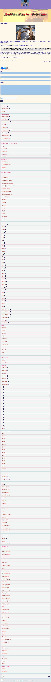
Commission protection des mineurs (7, 194)
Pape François (4, 199)
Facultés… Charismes (5, 508)
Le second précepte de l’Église (6, 584)
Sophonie (3, 295)
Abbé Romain (4, 541)
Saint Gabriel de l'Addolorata (6, 135)
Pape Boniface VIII (4, 216)
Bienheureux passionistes (6, 108)
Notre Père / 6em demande (5, 609)
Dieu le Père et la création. (5, 648)
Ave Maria (3, 606)
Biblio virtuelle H (4, 444)
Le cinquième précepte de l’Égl (6, 579)
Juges (3, 256)
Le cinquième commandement (6, 595)
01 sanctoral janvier (5, 367)
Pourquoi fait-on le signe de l (6, 528)
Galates (3, 235)
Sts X (3, 422)
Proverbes (3, 289)
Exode (3, 234)
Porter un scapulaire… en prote (6, 487)
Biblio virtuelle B (4, 435)
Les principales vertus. (5, 557)
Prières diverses (4, 349)
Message (1, 82)
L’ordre (2, 560)
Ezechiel (3, 232)
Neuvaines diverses (4, 339)
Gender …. (3, 511)
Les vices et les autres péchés (6, 549)
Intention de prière (4, 671)
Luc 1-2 (3, 257)
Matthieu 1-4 (4, 276)
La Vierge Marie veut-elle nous (6, 492)
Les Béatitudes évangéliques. (6, 554)
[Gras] (1, 83)
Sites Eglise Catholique (5, 661)
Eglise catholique (4, 631)
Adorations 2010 (4, 328)
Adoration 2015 (4, 335)
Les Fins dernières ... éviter (5, 548)
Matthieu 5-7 (4, 278)
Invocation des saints (5, 604)
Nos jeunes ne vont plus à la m (6, 525)
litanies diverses (4, 336)
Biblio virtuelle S (4, 460)
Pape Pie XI (3, 208)
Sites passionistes (4, 658)
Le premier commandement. (5, 601)
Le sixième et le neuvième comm (6, 593)
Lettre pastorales (4, 167)
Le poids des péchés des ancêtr (6, 514)
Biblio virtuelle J (4, 447)
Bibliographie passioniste (6, 116)
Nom (1, 71)
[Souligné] (3, 83)
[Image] (11, 83)
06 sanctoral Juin (4, 375)
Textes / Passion (4, 124)
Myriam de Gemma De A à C (6, 309)
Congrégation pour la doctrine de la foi (7, 180)
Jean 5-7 (3, 245)
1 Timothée (4, 298)
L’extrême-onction (4, 562)
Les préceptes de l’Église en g (6, 587)
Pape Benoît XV (4, 218)
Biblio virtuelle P (4, 455)
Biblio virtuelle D (4, 438)
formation (3, 146)
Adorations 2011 (4, 330)
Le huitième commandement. (6, 590)
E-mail (1, 75)
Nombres (3, 287)
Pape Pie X (3, 210)
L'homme (3, 645)
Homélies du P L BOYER (5, 162)
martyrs (3, 428)
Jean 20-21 (4, 251)
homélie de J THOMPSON (5, 161)
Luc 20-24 (3, 268)
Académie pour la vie (4, 175)
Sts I (3, 398)
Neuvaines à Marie (4, 341)
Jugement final (4, 636)
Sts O (3, 408)
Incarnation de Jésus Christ (5, 642)
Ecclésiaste (4, 229)
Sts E (3, 392)
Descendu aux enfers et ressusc (6, 639)
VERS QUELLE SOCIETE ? (6, 479)
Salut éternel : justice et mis (5, 489)
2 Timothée (4, 300)
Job (2, 254)
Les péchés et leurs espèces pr (6, 551)
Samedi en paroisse (4, 151)
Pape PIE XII (3, 207)
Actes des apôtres (5, 224)
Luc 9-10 (3, 262)
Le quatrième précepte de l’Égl (6, 581)
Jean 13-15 (4, 248)
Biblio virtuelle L (4, 449)
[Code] (13, 83)
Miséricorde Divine (4, 154)
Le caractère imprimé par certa (6, 571)
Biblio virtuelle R (4, 458)
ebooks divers (4, 133)
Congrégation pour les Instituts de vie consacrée (8, 185)
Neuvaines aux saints (5, 344)
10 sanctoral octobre (5, 381)
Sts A (3, 386)
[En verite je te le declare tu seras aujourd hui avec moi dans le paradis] (25, 32)
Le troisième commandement (6, 598)
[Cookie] (2, 680)
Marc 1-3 (3, 270)
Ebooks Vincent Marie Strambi (6, 121)
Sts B (3, 387)
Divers (2, 219)
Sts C (3, 389)
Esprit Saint (3, 634)
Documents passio (5, 127)
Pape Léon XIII (4, 213)
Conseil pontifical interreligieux (6, 188)
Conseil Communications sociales (6, 191)
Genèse (3, 237)
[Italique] (2, 83)
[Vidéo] (12, 83)
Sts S (3, 414)
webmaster (3, 668)
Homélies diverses (5, 122)
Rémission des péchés (5, 625)
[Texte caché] (10, 83)
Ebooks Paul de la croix (5, 119)
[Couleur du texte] (6, 83)
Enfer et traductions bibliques (6, 495)
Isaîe (3, 240)
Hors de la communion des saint (6, 626)
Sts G (3, 395)
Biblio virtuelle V (4, 463)
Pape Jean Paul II (4, 202)
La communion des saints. (5, 628)
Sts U (3, 417)
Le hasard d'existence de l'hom (6, 530)
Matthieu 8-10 (4, 279)
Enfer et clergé (4, 497)
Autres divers (4, 111)
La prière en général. (4, 620)
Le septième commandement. (6, 592)
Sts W (3, 420)
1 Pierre (3, 306)
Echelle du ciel (4, 320)
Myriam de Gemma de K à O (6, 312)
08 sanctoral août (4, 378)
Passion (3, 346)
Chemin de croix (4, 347)
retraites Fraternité (4, 148)
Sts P (3, 409)
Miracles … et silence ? (5, 517)
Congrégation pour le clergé (5, 177)
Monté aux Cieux (4, 637)
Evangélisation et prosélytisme (6, 531)
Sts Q (3, 411)
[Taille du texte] (4, 83)
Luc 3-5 (3, 259)
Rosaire (3, 352)
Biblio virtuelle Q (4, 457)
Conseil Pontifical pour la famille (6, 186)
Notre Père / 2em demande (5, 615)
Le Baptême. (3, 570)
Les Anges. (3, 647)
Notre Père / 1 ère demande (5, 617)
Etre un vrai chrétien (4, 653)
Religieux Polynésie (4, 660)
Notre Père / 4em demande (5, 612)
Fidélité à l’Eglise (4, 500)
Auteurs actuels (4, 469)
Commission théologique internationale (7, 196)
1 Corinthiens (4, 301)
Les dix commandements (5, 603)
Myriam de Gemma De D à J (6, 311)
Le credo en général (4, 650)
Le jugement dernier (4, 522)
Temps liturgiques (4, 362)
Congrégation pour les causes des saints (7, 183)
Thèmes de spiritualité (5, 322)
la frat (2, 145)
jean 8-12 (3, 246)
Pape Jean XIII (4, 205)
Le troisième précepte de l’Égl (6, 582)
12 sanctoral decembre (5, 384)
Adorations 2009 (4, 327)
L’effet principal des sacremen (6, 573)
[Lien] (9, 83)
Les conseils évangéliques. (5, 576)
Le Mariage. (3, 559)
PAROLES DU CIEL (5, 476)
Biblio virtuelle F (4, 441)
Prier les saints (4, 350)
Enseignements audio (5, 317)
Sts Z (3, 425)
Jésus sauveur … (4, 503)
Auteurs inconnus (4, 468)
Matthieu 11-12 (4, 281)
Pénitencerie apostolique (5, 197)
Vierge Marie (3, 360)
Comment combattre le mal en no (6, 520)
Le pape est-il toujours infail (5, 486)
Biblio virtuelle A (4, 433)
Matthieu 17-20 (4, 284)
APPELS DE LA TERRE (5, 474)
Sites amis (3, 663)
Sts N (3, 406)
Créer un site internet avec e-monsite (20, 680)
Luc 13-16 (3, 265)
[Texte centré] (8, 83)
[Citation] (7, 83)
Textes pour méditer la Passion (6, 138)
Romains (3, 290)
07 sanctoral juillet (5, 376)
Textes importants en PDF (5, 174)
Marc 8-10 (3, 273)
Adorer (2, 506)
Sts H (3, 397)
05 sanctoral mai (4, 373)
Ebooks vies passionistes (6, 130)
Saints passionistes (5, 106)
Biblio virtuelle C (4, 436)
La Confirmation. (4, 568)
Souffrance (3, 509)
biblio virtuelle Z (4, 466)
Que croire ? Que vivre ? (5, 519)
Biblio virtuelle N (4, 452)
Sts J (3, 400)
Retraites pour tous (4, 149)
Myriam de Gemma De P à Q (6, 314)
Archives (3, 484)
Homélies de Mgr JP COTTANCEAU (6, 164)
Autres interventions (4, 156)
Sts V (3, 419)
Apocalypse (4, 226)
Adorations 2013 (4, 333)
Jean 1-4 (3, 243)
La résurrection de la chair (5, 623)
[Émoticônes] (14, 83)
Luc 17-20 (3, 267)
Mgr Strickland (4, 538)
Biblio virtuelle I (4, 446)
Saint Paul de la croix (5, 132)
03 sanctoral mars (5, 370)
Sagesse (3, 292)
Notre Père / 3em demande (5, 614)
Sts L (3, 403)
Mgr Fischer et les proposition (6, 543)
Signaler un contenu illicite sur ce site (31, 680)
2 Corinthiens (4, 303)
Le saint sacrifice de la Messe (6, 565)
